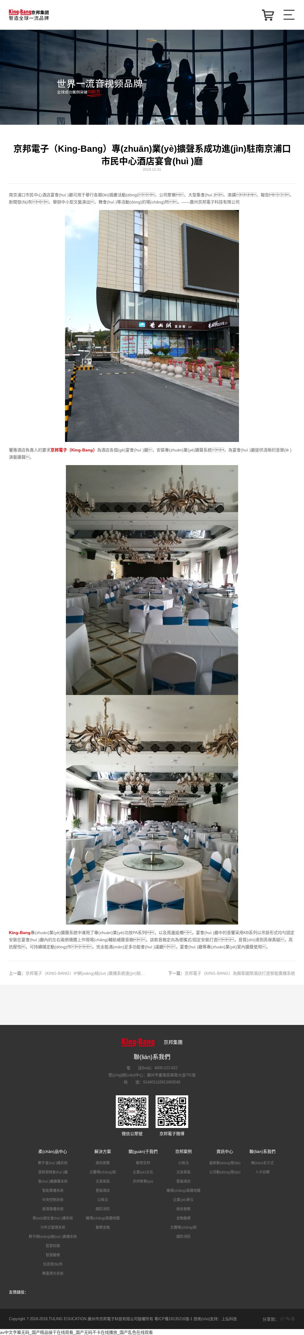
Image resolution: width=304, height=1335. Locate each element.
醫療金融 (103, 1227)
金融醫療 (183, 1218)
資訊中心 (224, 1151)
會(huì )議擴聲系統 (53, 1181)
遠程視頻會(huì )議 (53, 1172)
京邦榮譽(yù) (143, 1181)
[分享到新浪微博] (282, 1318)
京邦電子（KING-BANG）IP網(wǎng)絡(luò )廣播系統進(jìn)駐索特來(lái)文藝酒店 (79, 973)
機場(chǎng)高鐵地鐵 (103, 1218)
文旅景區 (103, 1181)
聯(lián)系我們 (262, 1151)
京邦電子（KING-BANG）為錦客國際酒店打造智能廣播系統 (231, 973)
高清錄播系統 (53, 1209)
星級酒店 (103, 1191)
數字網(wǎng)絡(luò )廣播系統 (53, 1237)
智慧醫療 (53, 1255)
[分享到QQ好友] (292, 1318)
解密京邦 (143, 1163)
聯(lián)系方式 (262, 1163)
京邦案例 (183, 1151)
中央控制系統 (53, 1200)
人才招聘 (262, 1172)
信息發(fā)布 (53, 1264)
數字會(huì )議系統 (53, 1163)
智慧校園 (53, 1246)
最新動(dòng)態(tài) (224, 1163)
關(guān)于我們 (143, 1151)
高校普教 (103, 1163)
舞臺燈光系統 (53, 1273)
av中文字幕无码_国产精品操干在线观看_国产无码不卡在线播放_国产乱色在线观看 (76, 1332)
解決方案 (102, 1151)
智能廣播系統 (53, 1191)
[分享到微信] (288, 1318)
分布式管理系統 (52, 1227)
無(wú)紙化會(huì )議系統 (53, 1218)
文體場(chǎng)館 (102, 1172)
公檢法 (102, 1200)
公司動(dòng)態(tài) (224, 1172)
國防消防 (103, 1209)
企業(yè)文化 (143, 1172)
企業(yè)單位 (183, 1200)
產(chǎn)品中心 (52, 1151)
